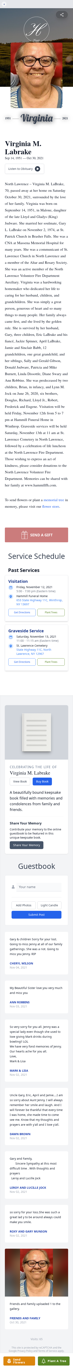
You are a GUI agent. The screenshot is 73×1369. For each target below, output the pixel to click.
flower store (50, 506)
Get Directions (22, 612)
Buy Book (42, 781)
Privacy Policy (25, 1351)
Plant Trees (51, 612)
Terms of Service (47, 1351)
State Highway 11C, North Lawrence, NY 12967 (33, 652)
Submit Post (36, 915)
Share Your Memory (26, 845)
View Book (20, 781)
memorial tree (54, 499)
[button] (36, 1273)
